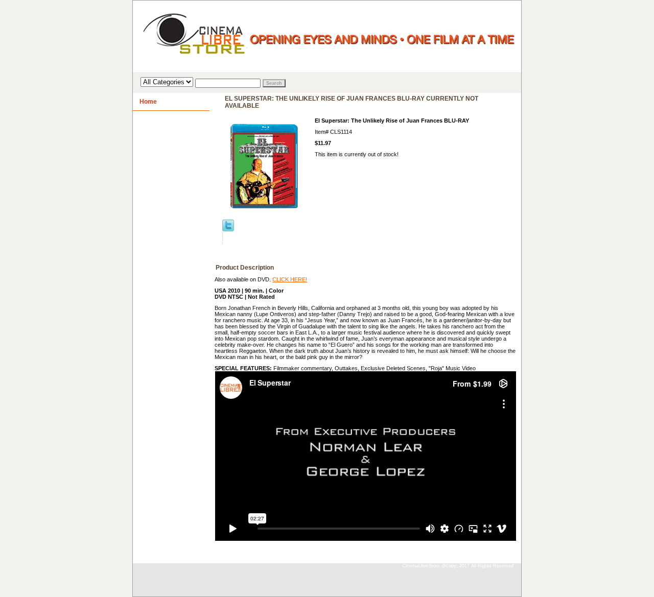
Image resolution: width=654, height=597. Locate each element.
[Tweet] (228, 229)
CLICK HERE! (289, 279)
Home (148, 101)
